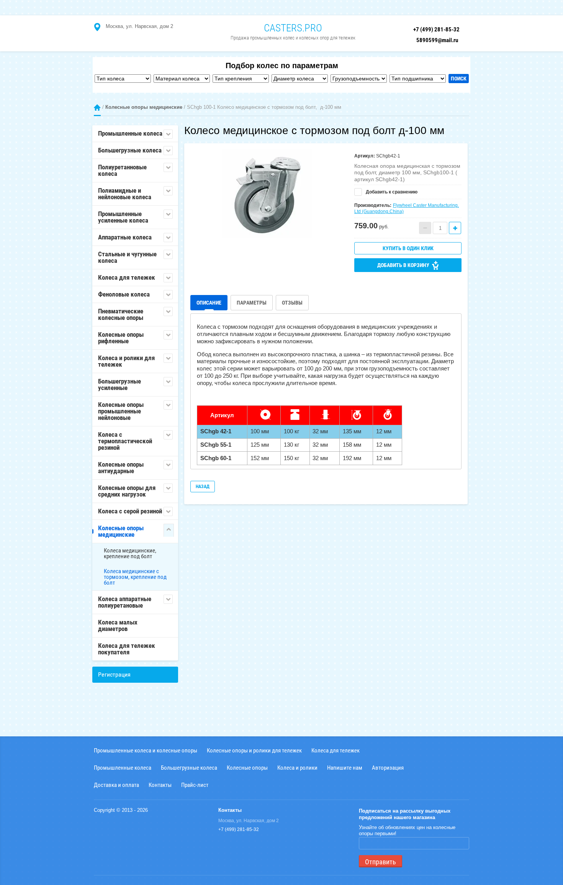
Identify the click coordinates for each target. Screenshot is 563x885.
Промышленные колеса (130, 133)
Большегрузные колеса (130, 150)
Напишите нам (344, 767)
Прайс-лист (194, 785)
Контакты (160, 785)
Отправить (380, 862)
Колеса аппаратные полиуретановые (124, 602)
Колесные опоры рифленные (121, 338)
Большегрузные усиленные (119, 384)
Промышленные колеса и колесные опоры (145, 750)
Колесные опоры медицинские (143, 107)
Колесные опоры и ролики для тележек (254, 750)
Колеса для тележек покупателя (126, 649)
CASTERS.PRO (293, 28)
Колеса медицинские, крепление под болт (130, 553)
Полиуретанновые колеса (122, 170)
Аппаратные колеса (125, 237)
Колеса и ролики (297, 767)
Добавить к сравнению (391, 192)
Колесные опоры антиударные (121, 468)
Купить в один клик (408, 248)
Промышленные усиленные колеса (123, 217)
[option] (266, 194)
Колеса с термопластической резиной (125, 441)
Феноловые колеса (124, 294)
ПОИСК (458, 78)
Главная (97, 107)
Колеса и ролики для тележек (126, 361)
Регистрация (114, 674)
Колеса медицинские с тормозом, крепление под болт (135, 577)
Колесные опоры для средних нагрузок (126, 491)
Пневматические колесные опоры (120, 314)
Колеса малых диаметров (117, 625)
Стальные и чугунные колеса (127, 257)
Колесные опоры (247, 767)
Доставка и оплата (116, 785)
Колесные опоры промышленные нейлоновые (121, 411)
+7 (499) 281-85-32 (436, 29)
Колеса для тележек (126, 277)
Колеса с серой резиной (130, 511)
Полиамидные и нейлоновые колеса (124, 194)
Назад (202, 486)
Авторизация (388, 767)
